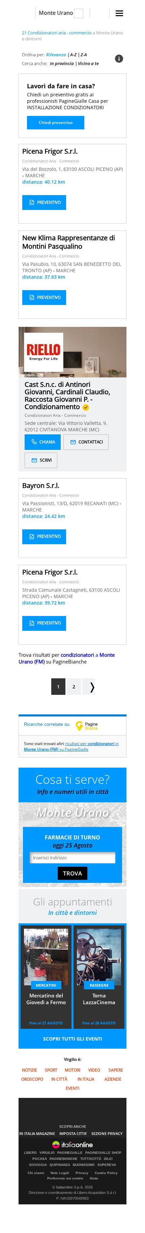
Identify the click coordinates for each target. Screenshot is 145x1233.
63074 (65, 264)
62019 (76, 503)
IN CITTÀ (59, 1079)
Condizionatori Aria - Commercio (50, 160)
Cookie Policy (106, 1173)
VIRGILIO (47, 1152)
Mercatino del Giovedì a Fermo (46, 999)
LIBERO (30, 1152)
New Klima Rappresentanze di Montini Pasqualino (68, 242)
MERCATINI (46, 985)
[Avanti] (88, 686)
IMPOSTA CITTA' (73, 1133)
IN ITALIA (86, 1079)
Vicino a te (88, 63)
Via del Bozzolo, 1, (42, 169)
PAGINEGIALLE (70, 1152)
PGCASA (39, 1159)
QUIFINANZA (60, 1165)
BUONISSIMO (84, 1165)
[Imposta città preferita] (27, 13)
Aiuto (94, 1178)
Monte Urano (56, 13)
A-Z (73, 55)
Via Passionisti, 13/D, (45, 503)
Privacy (82, 1173)
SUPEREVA (106, 1165)
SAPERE (116, 1070)
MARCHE (35, 175)
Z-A (84, 55)
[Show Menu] (119, 13)
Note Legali (60, 1173)
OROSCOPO (32, 1079)
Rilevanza (56, 55)
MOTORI (72, 1070)
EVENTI (72, 1088)
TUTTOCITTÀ (90, 1159)
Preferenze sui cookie (65, 1178)
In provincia (62, 63)
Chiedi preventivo (55, 122)
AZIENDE (113, 1079)
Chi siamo (36, 1173)
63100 (70, 169)
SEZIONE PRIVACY (107, 1133)
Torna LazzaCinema (99, 999)
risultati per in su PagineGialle (71, 746)
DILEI (108, 1159)
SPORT (51, 1070)
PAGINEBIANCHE (64, 1159)
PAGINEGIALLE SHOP (103, 1152)
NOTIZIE (29, 1070)
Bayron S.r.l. (40, 485)
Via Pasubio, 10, (40, 264)
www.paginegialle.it (92, 726)
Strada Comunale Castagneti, (55, 590)
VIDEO (94, 1070)
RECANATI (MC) (102, 503)
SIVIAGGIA (38, 1165)
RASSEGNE (99, 985)
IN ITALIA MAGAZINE (37, 1133)
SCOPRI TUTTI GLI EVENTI (72, 1039)
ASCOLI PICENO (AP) (100, 169)
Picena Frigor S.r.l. (50, 151)
